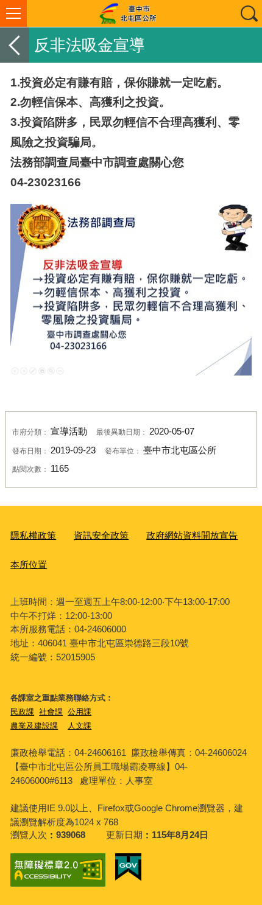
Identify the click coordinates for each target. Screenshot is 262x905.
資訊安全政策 (101, 535)
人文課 (79, 725)
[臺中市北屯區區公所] (131, 13)
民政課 (22, 711)
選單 (13, 13)
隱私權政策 (33, 535)
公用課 (79, 711)
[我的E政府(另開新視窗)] (128, 867)
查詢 (248, 13)
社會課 (51, 711)
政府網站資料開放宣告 (192, 535)
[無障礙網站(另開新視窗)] (57, 870)
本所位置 (28, 564)
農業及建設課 (34, 725)
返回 (14, 45)
